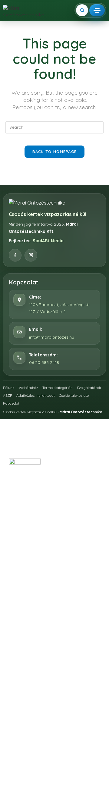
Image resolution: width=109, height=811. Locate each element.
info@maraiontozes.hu (51, 337)
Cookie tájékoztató (74, 395)
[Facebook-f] (46, 567)
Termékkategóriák (57, 387)
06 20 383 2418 (44, 362)
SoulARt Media (48, 240)
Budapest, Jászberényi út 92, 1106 (60, 494)
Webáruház (28, 387)
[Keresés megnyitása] (82, 10)
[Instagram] (31, 255)
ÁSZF (7, 395)
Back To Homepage (54, 151)
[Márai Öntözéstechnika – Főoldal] (24, 10)
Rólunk (9, 387)
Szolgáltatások (89, 387)
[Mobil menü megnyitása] (97, 10)
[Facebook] (15, 255)
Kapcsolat (11, 403)
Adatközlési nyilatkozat (35, 395)
